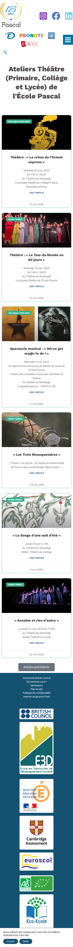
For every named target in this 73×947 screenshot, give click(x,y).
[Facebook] (56, 16)
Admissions (36, 685)
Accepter (11, 941)
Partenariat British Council (36, 678)
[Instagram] (43, 16)
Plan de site (37, 689)
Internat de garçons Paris (36, 696)
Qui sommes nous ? (36, 681)
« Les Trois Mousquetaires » (36, 454)
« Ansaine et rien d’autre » (36, 620)
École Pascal (6, 28)
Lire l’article (36, 193)
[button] (5, 53)
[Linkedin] (69, 16)
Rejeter (26, 941)
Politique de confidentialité (36, 693)
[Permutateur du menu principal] (68, 40)
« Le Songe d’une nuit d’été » (37, 535)
